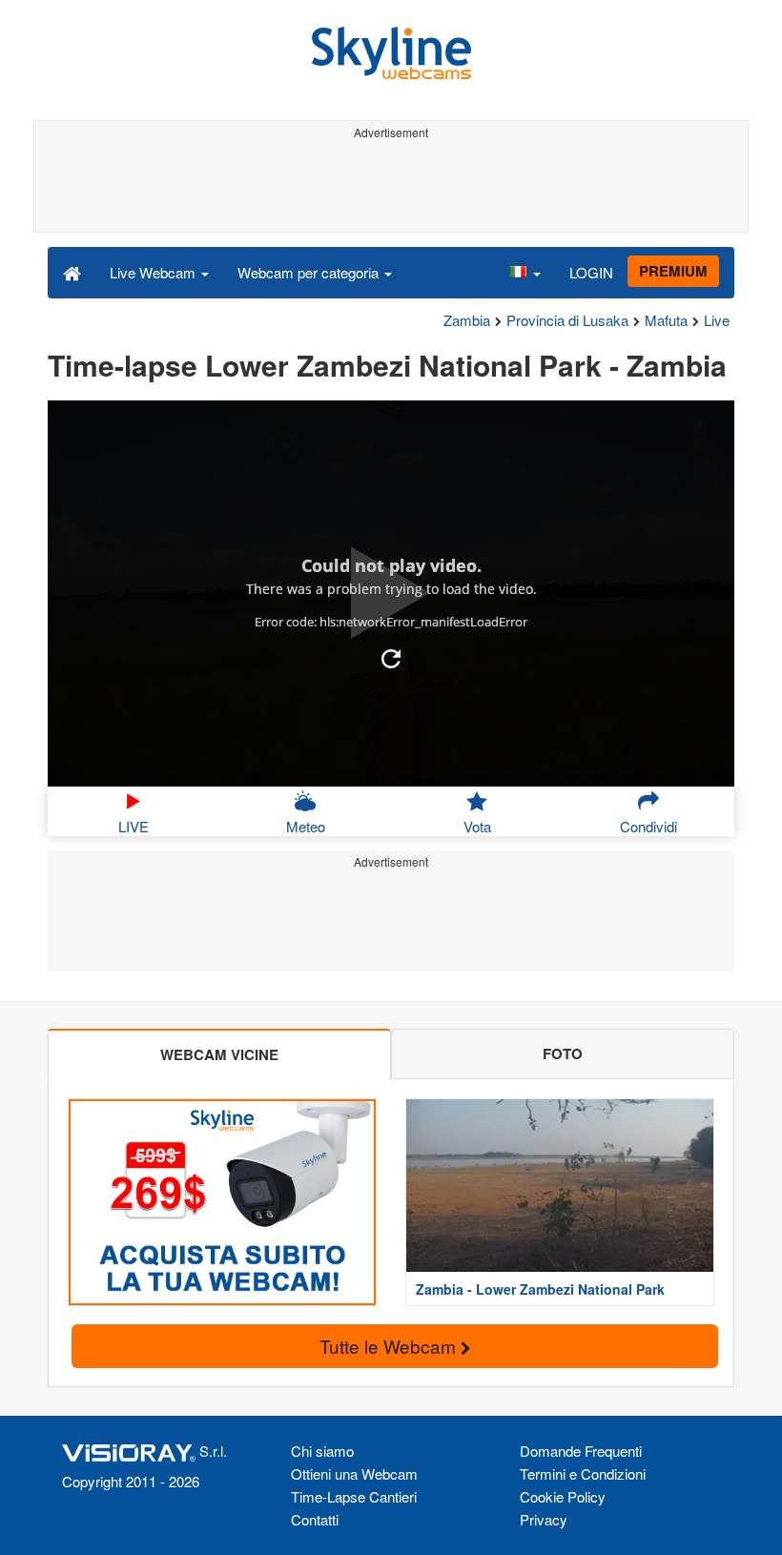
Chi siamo (322, 1451)
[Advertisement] (387, 189)
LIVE (133, 826)
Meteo (305, 826)
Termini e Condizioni (583, 1473)
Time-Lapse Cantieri (354, 1496)
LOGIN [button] (591, 272)
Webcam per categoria (309, 272)
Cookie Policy (563, 1496)
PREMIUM (673, 270)
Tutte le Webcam (390, 1346)
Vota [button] (477, 826)
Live (717, 320)
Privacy (543, 1519)
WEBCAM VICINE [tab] (219, 1054)
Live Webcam (154, 272)
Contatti (315, 1519)
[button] (524, 272)
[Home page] (72, 272)
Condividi (648, 826)
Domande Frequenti (581, 1451)
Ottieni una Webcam (354, 1473)
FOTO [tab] (563, 1053)
